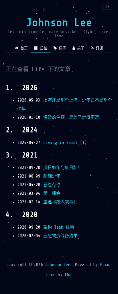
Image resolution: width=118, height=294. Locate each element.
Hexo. (105, 264)
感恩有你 (51, 184)
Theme (50, 274)
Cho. (68, 274)
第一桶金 (51, 193)
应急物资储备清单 (60, 235)
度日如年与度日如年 (62, 167)
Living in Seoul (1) (65, 142)
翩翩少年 (51, 176)
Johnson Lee (59, 22)
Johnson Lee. (59, 264)
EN (107, 6)
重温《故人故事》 (60, 202)
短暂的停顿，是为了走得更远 (71, 117)
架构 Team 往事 (58, 227)
